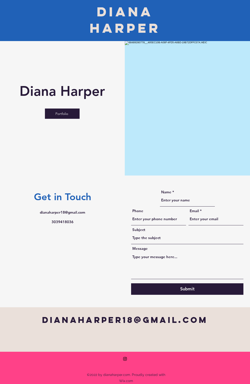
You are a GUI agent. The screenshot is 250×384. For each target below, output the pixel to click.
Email (194, 211)
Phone (137, 211)
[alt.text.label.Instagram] (125, 358)
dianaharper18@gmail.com (62, 212)
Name (166, 192)
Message (140, 248)
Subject (138, 229)
